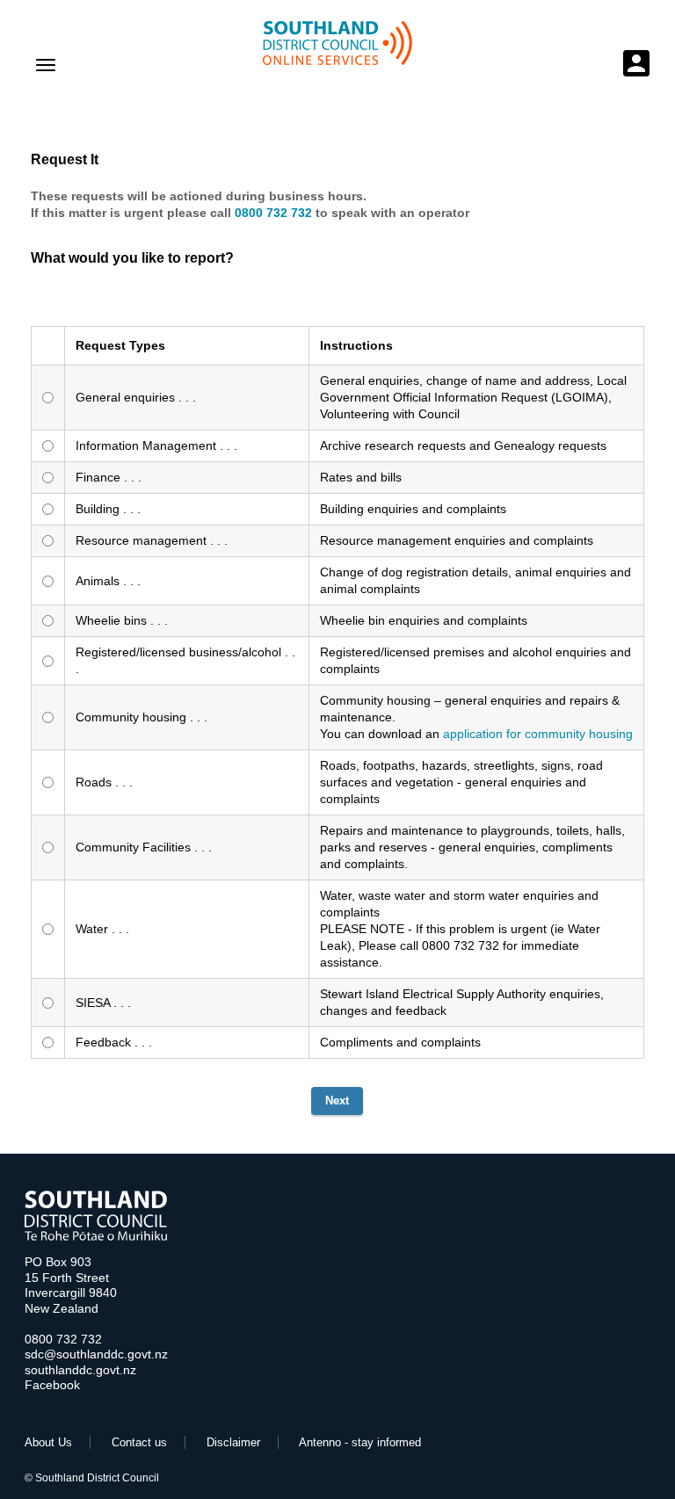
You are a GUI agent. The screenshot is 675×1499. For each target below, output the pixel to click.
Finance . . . (109, 477)
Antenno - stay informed (360, 1442)
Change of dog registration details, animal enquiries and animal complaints (475, 580)
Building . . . (108, 509)
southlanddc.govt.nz (80, 1370)
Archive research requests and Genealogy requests (463, 445)
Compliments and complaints (400, 1042)
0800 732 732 (63, 1339)
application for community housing (538, 734)
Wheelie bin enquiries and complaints (423, 620)
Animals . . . (108, 581)
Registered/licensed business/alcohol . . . (185, 660)
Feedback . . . (114, 1042)
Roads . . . (104, 782)
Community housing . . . (141, 717)
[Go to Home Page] (96, 1236)
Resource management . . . (152, 540)
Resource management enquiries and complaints (456, 540)
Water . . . (102, 929)
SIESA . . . (103, 1003)
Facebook (52, 1385)
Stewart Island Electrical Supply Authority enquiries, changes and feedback (462, 1002)
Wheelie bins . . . (122, 620)
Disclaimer (233, 1442)
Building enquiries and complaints (413, 509)
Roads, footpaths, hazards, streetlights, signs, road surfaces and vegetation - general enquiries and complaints (461, 782)
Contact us (139, 1442)
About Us (48, 1442)
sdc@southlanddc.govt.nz (96, 1354)
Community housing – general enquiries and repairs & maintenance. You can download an (476, 717)
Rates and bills (361, 477)
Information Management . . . (156, 445)
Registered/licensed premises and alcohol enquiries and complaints (475, 660)
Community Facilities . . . (144, 847)
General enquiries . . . (136, 397)
